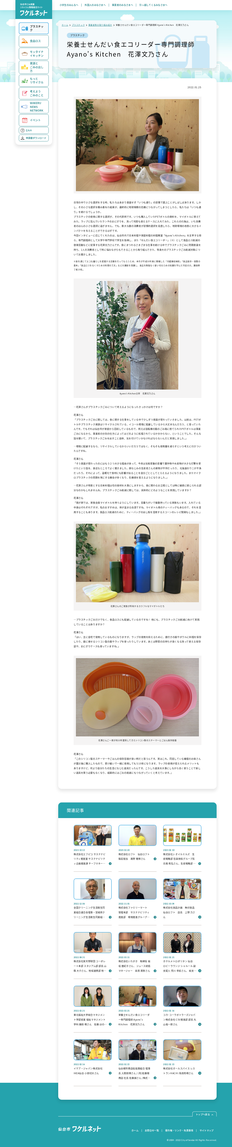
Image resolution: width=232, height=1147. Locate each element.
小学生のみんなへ (69, 5)
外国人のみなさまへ (95, 5)
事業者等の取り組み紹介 (100, 25)
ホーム (65, 25)
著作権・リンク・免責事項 (179, 1130)
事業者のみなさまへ (122, 5)
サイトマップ (207, 1130)
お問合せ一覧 (152, 1130)
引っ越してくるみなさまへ (153, 5)
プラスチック (78, 25)
